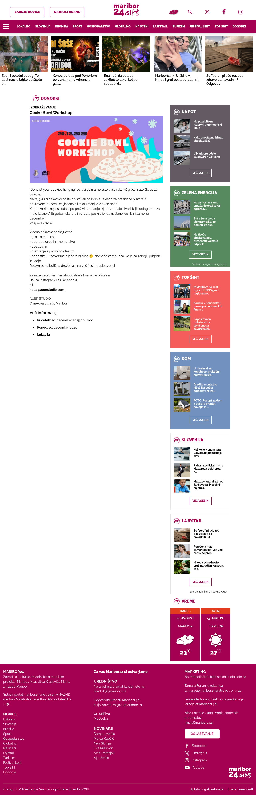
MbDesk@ (101, 718)
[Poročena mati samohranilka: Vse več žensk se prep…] (182, 551)
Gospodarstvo (98, 26)
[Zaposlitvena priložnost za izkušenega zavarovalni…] (182, 323)
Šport (77, 26)
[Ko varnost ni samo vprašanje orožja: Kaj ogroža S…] (182, 207)
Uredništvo (102, 714)
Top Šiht (221, 26)
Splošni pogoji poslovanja (207, 789)
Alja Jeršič (101, 758)
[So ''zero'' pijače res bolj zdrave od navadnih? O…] (182, 535)
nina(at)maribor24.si (199, 722)
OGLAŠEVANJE (202, 734)
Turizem (179, 26)
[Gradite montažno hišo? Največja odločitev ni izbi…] (182, 389)
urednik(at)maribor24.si (110, 691)
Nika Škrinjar (103, 743)
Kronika (61, 26)
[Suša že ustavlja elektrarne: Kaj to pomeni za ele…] (182, 223)
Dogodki (239, 26)
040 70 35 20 (232, 690)
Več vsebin (200, 173)
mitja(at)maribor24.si (127, 705)
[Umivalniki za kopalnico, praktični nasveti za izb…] (182, 373)
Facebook (199, 746)
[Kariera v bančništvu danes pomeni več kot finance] (182, 307)
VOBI (85, 789)
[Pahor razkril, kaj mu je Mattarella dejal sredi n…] (182, 469)
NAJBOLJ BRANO (67, 12)
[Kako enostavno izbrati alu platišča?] (182, 142)
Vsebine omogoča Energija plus (209, 264)
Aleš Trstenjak (104, 753)
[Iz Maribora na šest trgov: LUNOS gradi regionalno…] (182, 291)
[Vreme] (173, 12)
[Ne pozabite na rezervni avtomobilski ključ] (182, 126)
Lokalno (23, 26)
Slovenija (42, 26)
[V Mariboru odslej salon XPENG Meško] (182, 158)
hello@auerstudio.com (47, 290)
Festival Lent (200, 26)
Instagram (199, 760)
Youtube (198, 767)
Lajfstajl (160, 26)
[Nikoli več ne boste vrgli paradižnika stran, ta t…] (182, 566)
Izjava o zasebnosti (240, 789)
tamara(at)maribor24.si (201, 690)
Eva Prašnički (103, 748)
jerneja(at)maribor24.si (201, 704)
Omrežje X (199, 753)
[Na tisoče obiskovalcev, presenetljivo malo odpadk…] (182, 239)
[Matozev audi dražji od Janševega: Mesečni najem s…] (182, 486)
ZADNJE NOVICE (27, 12)
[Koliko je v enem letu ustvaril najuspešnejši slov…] (182, 454)
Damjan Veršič (104, 734)
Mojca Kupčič (104, 738)
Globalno (123, 26)
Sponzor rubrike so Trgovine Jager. (208, 591)
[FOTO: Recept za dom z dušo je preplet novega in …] (182, 405)
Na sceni (141, 26)
